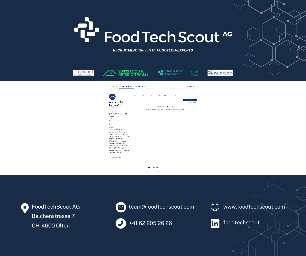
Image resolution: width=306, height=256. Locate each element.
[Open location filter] (195, 96)
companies (126, 86)
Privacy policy (149, 171)
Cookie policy (157, 171)
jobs (114, 86)
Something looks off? (116, 157)
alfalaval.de (112, 107)
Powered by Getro (193, 102)
